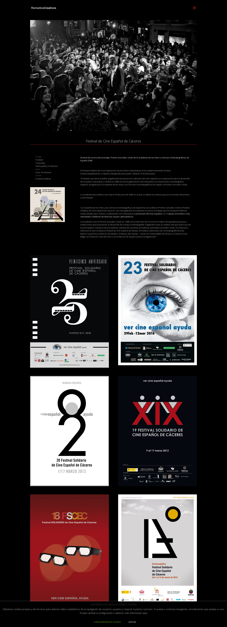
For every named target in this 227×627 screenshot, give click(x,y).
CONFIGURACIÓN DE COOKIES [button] (107, 622)
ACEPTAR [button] (132, 622)
